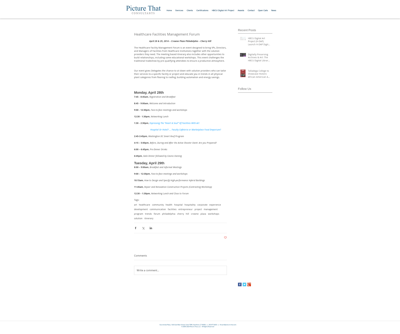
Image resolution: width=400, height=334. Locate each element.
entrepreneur (185, 209)
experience (215, 204)
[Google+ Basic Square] (249, 284)
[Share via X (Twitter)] (143, 228)
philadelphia (168, 213)
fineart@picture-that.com (228, 325)
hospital (178, 204)
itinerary (148, 218)
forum (157, 213)
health (169, 204)
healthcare (144, 204)
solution (138, 218)
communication (158, 209)
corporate (202, 204)
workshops (213, 213)
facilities (172, 209)
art (135, 204)
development (141, 209)
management (211, 209)
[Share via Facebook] (135, 228)
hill (187, 213)
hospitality (190, 204)
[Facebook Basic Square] (240, 284)
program (138, 213)
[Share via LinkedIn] (150, 228)
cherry (180, 213)
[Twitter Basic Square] (244, 284)
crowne (195, 213)
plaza (203, 213)
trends (148, 213)
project (198, 209)
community (158, 204)
